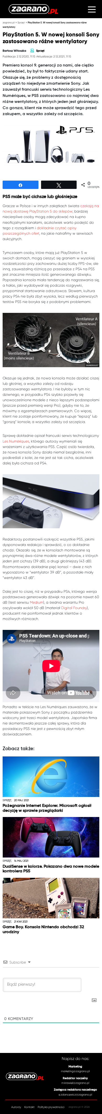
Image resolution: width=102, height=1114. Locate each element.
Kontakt (29, 1107)
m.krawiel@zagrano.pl (75, 1083)
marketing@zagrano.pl (75, 1071)
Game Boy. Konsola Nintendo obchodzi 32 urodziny (43, 929)
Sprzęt (21, 22)
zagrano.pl (9, 22)
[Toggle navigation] (92, 9)
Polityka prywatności (51, 1107)
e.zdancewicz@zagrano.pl (75, 1094)
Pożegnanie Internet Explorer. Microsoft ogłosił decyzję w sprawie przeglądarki (47, 808)
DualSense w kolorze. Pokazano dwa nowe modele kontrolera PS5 (51, 869)
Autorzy (16, 1107)
